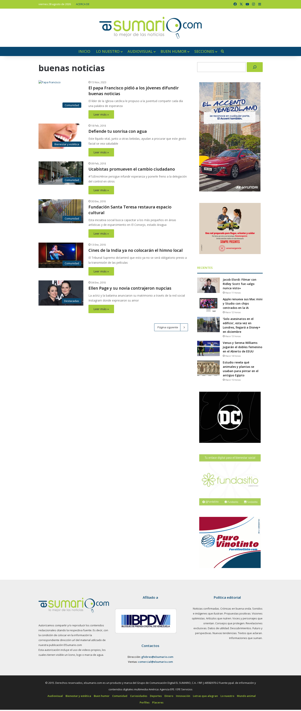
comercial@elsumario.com (155, 662)
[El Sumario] (150, 28)
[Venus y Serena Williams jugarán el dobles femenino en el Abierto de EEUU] (208, 348)
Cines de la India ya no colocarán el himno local (135, 250)
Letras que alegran (205, 696)
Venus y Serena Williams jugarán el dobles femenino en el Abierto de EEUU (242, 347)
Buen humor (173, 51)
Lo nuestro (108, 51)
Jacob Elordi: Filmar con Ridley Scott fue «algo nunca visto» (239, 284)
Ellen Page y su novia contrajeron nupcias (129, 288)
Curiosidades (138, 696)
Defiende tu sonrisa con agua (117, 131)
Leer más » (101, 114)
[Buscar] (255, 67)
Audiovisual (140, 51)
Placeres (157, 702)
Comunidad (119, 696)
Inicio (84, 51)
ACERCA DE (82, 4)
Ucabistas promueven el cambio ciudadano (131, 169)
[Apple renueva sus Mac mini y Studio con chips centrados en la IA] (208, 305)
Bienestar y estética (78, 696)
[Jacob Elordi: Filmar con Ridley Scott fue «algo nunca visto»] (208, 285)
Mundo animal (246, 696)
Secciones (204, 51)
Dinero (168, 696)
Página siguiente (167, 327)
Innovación (183, 696)
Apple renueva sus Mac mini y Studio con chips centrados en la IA (243, 303)
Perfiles (144, 702)
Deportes (156, 696)
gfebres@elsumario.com (157, 657)
